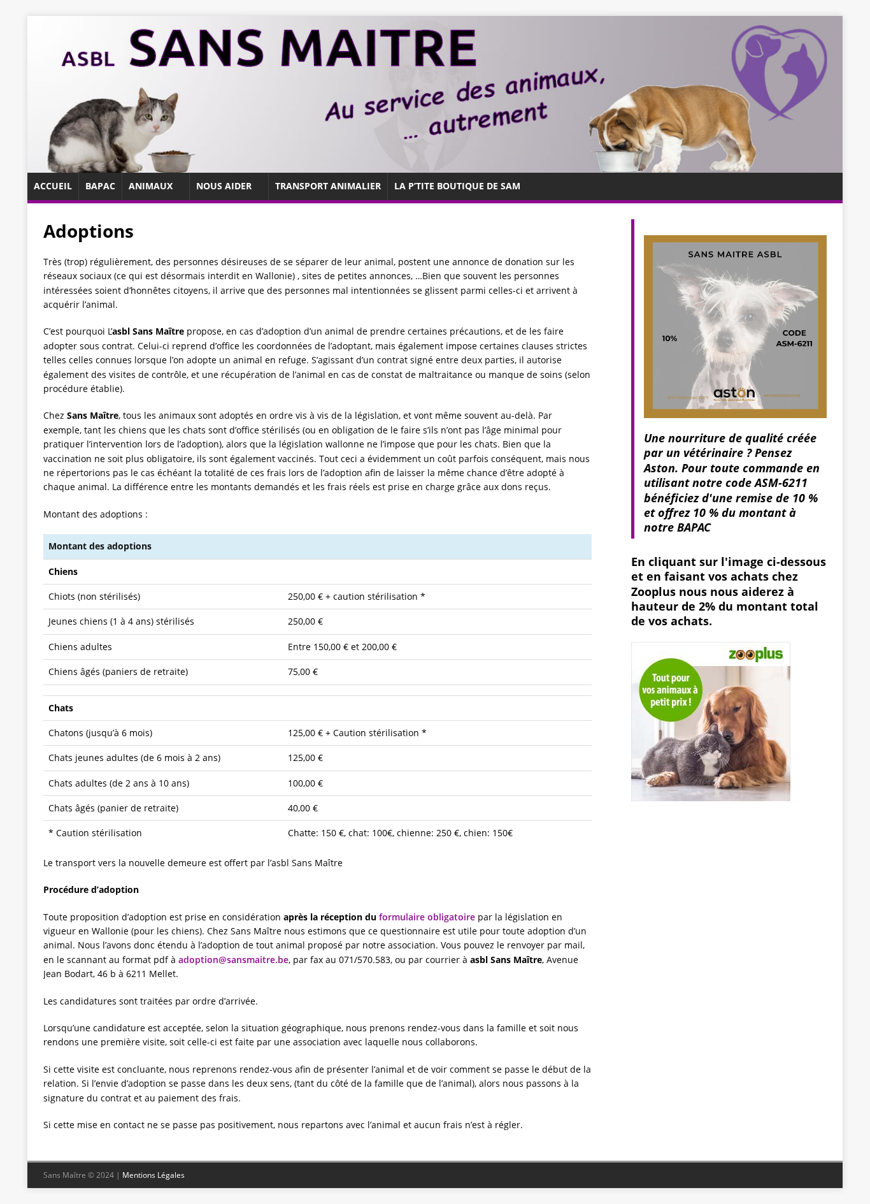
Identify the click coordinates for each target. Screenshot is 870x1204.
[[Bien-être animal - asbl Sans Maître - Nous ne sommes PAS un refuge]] (435, 165)
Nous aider (224, 186)
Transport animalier (328, 186)
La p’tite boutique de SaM (457, 186)
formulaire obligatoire (427, 917)
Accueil (53, 186)
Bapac (100, 186)
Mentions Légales (153, 1175)
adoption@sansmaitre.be (233, 960)
